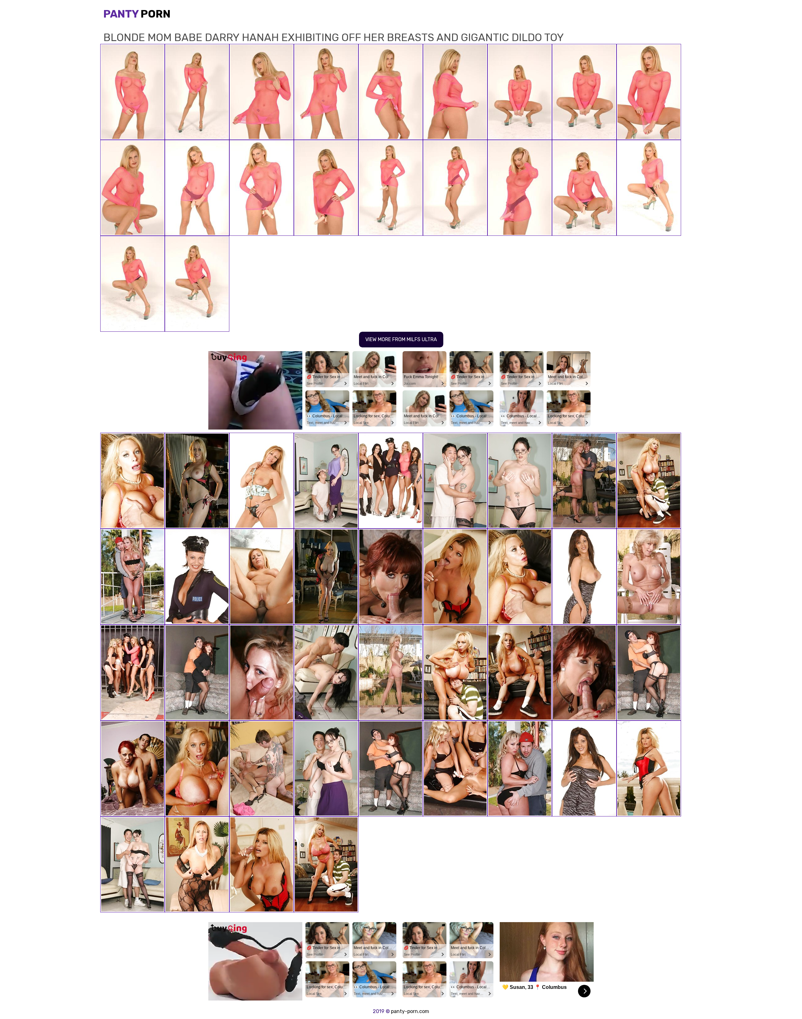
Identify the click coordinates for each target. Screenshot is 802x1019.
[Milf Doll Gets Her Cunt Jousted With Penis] (649, 768)
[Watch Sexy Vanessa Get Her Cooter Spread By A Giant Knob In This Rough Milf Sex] (390, 768)
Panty (136, 14)
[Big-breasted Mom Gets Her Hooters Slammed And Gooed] (132, 481)
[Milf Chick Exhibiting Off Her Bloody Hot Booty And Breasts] (132, 864)
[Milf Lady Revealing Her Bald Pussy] (197, 481)
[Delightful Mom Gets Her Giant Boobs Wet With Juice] (519, 673)
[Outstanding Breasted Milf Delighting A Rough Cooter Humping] (519, 768)
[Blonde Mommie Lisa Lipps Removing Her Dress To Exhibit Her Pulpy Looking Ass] (261, 481)
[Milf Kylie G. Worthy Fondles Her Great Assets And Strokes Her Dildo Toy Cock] (584, 768)
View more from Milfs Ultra (401, 339)
